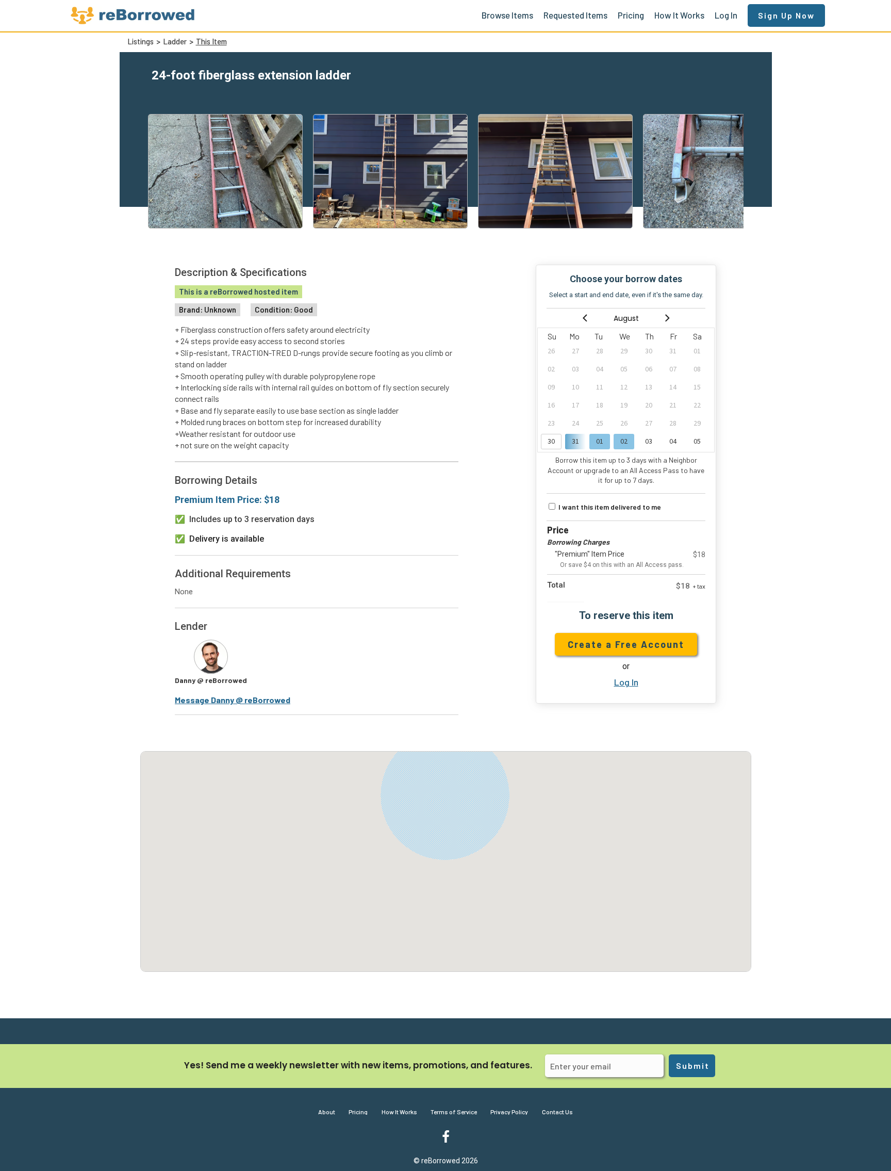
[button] (445, 795)
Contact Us (557, 1112)
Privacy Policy (509, 1112)
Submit (693, 1065)
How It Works (399, 1112)
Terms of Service (454, 1112)
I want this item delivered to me (609, 506)
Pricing (358, 1112)
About (326, 1112)
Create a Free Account (626, 644)
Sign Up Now (786, 15)
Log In (626, 682)
